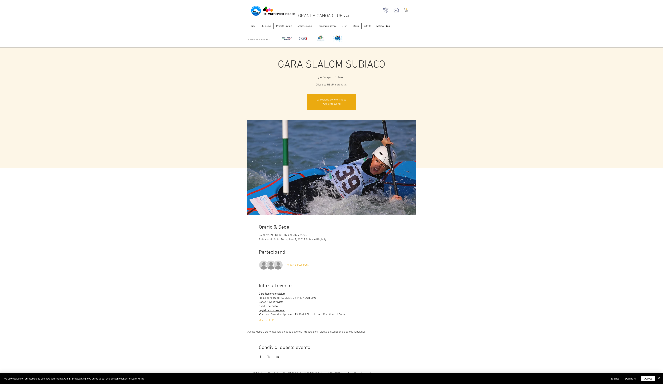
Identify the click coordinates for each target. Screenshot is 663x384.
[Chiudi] (659, 378)
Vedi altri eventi (331, 104)
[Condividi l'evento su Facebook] (260, 357)
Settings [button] (615, 378)
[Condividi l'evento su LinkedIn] (277, 357)
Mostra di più (266, 320)
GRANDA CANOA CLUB (321, 16)
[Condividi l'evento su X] (269, 357)
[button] (406, 10)
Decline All (630, 378)
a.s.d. (346, 16)
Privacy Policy (136, 378)
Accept (648, 378)
